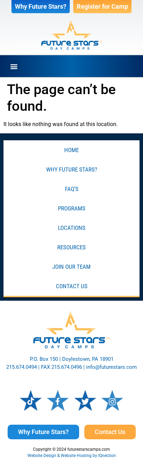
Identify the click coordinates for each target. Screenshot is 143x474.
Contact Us (71, 286)
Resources (71, 247)
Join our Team (71, 266)
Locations (71, 227)
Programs (71, 208)
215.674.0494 (21, 367)
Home (71, 150)
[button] (14, 66)
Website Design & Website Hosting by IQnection (71, 455)
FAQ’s (71, 188)
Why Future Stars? (71, 169)
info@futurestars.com (111, 367)
